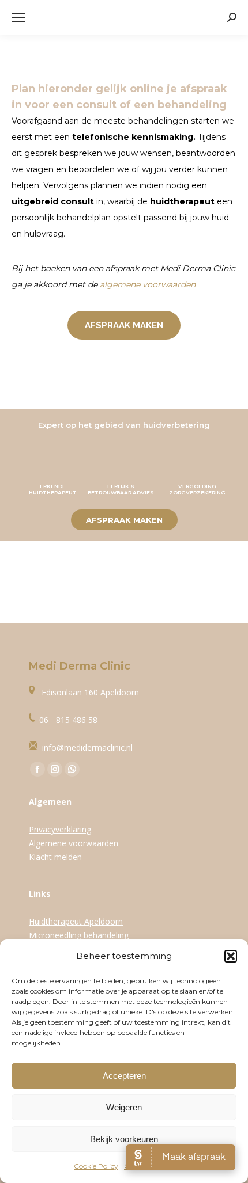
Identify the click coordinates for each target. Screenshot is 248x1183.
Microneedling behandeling (79, 935)
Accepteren (124, 1076)
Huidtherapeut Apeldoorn (76, 921)
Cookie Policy (96, 1166)
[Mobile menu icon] (18, 17)
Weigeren (124, 1107)
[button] (230, 956)
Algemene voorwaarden (73, 843)
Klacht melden (55, 856)
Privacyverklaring (60, 829)
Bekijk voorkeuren (124, 1139)
